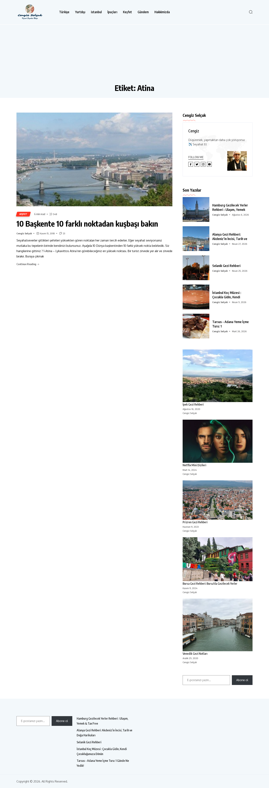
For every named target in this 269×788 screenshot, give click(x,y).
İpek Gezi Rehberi (193, 404)
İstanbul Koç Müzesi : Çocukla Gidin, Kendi (226, 294)
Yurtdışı (80, 12)
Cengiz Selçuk (24, 233)
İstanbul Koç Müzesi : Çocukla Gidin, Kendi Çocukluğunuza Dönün (102, 751)
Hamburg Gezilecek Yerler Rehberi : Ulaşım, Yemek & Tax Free (102, 721)
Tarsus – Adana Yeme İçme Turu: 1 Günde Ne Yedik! (103, 763)
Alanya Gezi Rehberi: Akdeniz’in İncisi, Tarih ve (229, 236)
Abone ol (242, 680)
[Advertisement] (134, 55)
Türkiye (64, 12)
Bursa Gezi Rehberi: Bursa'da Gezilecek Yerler (210, 583)
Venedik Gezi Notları (195, 653)
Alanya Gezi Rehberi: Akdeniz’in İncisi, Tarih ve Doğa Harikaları (104, 732)
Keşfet (127, 12)
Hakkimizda (162, 12)
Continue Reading (26, 264)
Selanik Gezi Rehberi (226, 265)
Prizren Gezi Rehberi (195, 522)
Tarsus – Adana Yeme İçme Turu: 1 (230, 324)
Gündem (143, 12)
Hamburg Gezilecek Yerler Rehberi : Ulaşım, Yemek (230, 207)
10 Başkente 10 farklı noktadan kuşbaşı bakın (87, 223)
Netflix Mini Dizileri (194, 465)
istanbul (96, 12)
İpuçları (112, 12)
